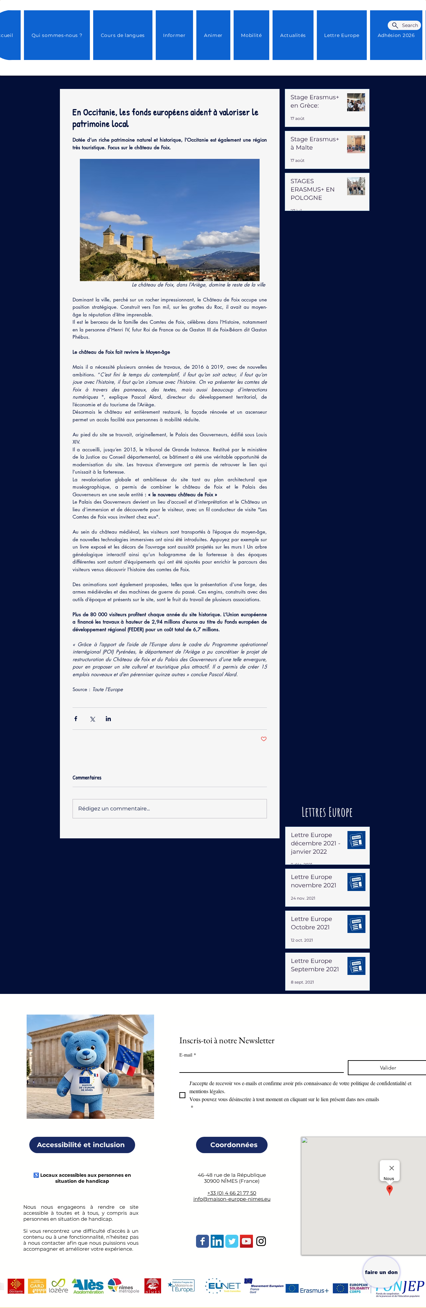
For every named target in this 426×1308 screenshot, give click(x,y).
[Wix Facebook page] (202, 1241)
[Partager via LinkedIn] (108, 718)
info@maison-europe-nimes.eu (232, 1199)
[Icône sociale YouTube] (246, 1241)
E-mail (187, 1055)
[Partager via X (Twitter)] (92, 718)
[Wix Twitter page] (231, 1241)
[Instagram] (261, 1241)
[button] (293, 35)
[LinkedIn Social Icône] (217, 1241)
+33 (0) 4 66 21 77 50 (231, 1193)
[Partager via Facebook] (76, 718)
